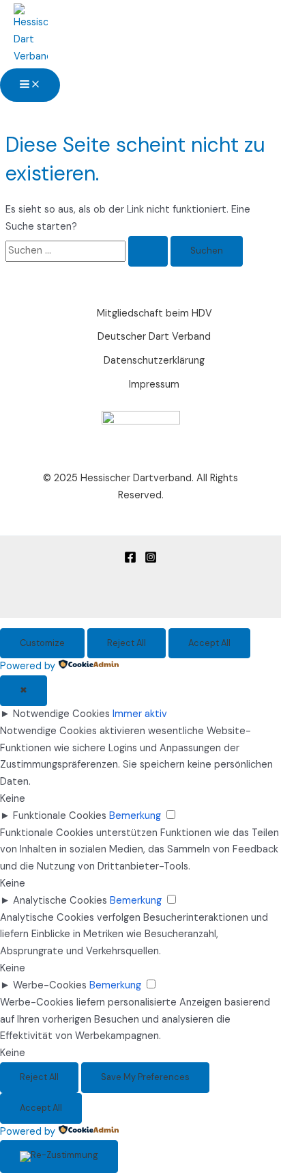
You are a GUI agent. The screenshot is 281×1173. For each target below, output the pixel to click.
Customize (42, 643)
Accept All (209, 643)
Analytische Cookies (60, 900)
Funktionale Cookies (59, 815)
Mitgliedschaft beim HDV (154, 313)
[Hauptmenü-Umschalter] (30, 85)
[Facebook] (130, 560)
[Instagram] (151, 560)
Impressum (154, 384)
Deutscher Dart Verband (154, 336)
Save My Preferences (145, 1077)
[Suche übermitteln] (148, 251)
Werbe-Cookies (50, 985)
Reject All (126, 643)
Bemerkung (135, 815)
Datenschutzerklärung (154, 360)
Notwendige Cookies (61, 713)
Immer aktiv (140, 713)
